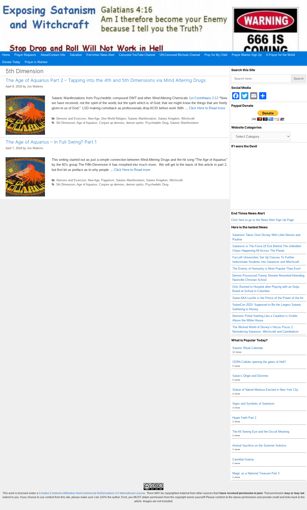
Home (6, 55)
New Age (93, 118)
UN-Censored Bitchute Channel (180, 55)
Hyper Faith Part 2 (244, 417)
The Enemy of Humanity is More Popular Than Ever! (266, 268)
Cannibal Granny (243, 459)
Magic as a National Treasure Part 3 (255, 473)
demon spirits (135, 122)
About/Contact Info (53, 55)
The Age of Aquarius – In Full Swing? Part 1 (51, 142)
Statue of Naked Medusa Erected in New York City (265, 389)
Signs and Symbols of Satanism (253, 403)
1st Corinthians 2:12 (203, 98)
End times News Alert (100, 55)
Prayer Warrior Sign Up (247, 55)
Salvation (76, 55)
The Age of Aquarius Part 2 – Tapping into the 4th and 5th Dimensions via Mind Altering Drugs (106, 80)
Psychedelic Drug (156, 122)
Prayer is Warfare (36, 62)
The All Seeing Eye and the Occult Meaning (260, 431)
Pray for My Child (216, 55)
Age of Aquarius (87, 122)
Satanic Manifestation (142, 118)
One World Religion (113, 118)
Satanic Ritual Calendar (247, 348)
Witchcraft (188, 118)
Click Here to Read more (207, 108)
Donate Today (11, 62)
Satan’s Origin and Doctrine (250, 375)
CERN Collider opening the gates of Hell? (259, 362)
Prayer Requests (25, 55)
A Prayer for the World (280, 55)
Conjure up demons (111, 122)
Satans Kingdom (169, 118)
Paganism (107, 180)
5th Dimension (65, 122)
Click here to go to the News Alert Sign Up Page (262, 220)
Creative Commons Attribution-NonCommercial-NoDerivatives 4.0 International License (92, 493)
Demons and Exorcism (71, 118)
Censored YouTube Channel (137, 55)
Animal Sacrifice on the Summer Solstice (259, 445)
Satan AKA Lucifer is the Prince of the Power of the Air (267, 298)
